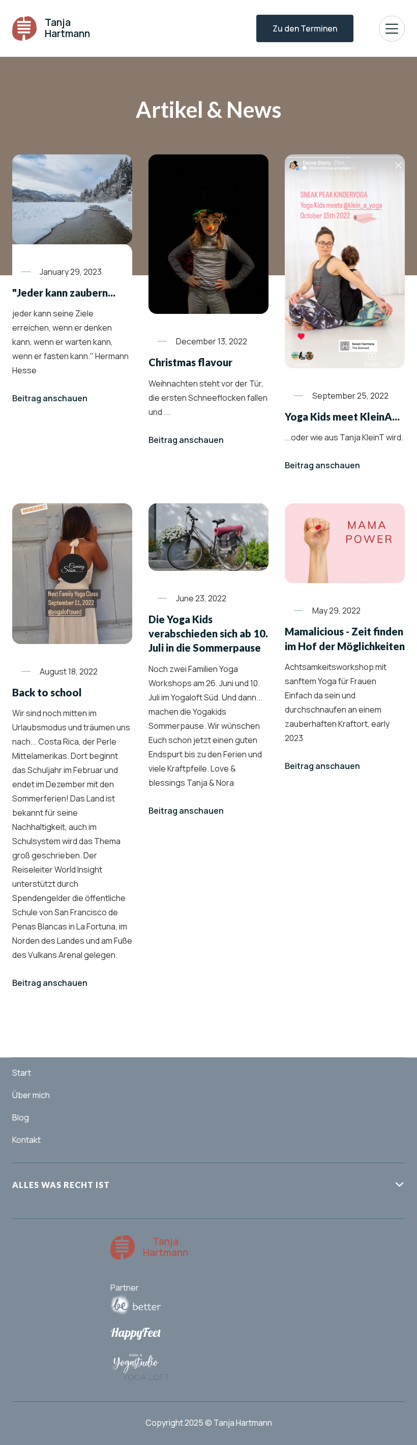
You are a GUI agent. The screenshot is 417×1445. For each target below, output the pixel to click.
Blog (20, 1117)
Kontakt (26, 1139)
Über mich (31, 1095)
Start (21, 1072)
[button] (392, 29)
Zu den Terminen (305, 28)
